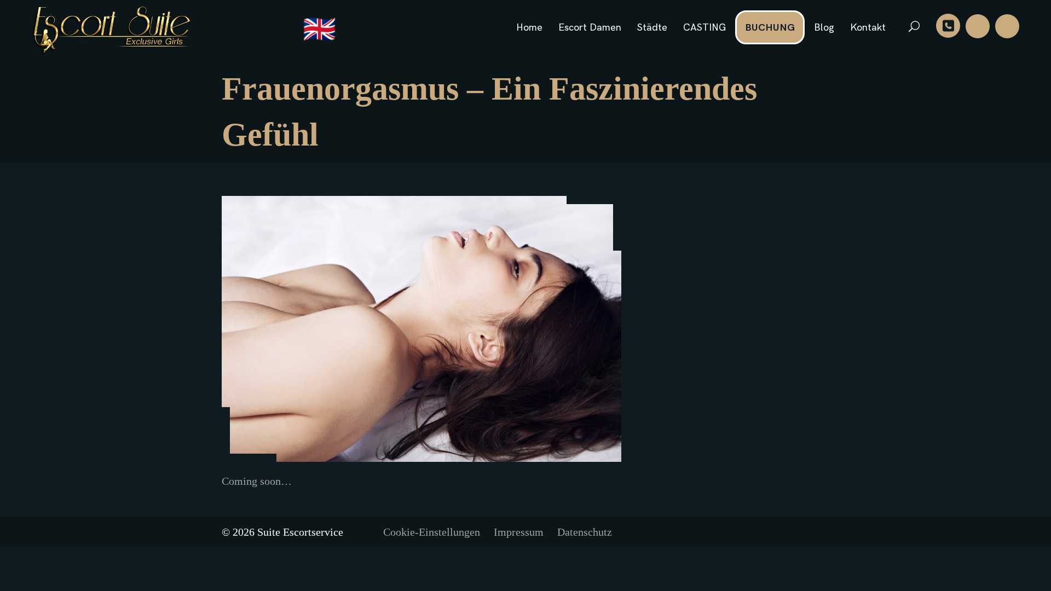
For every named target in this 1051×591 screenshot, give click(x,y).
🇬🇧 (319, 30)
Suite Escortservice (300, 532)
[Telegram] (1007, 26)
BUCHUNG (770, 27)
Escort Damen (589, 27)
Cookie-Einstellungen (431, 532)
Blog (824, 27)
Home (529, 27)
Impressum (519, 532)
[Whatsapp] (978, 26)
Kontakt (868, 27)
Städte (652, 27)
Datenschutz (584, 532)
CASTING (704, 27)
